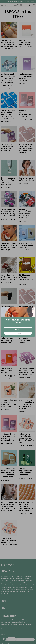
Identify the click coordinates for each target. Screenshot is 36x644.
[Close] (33, 309)
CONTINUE (18, 333)
